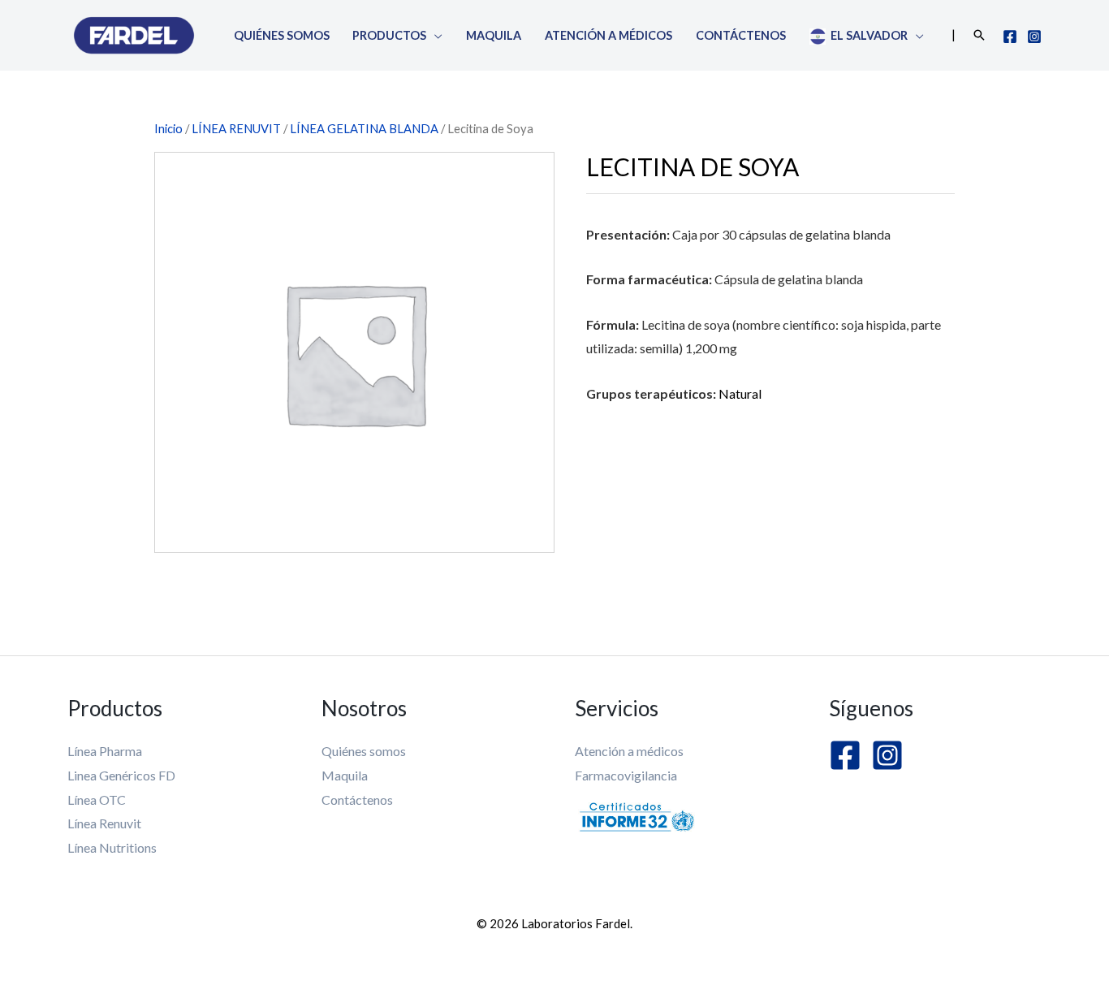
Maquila (493, 35)
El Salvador (867, 35)
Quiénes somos (282, 35)
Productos (389, 35)
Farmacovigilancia (626, 775)
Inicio (168, 128)
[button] (979, 35)
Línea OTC (96, 799)
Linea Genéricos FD (121, 775)
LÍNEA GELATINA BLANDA (364, 128)
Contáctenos (741, 35)
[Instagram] (1034, 36)
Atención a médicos (608, 35)
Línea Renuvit (104, 823)
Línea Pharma (104, 750)
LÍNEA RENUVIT (236, 128)
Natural (740, 393)
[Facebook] (1010, 36)
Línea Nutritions (112, 847)
